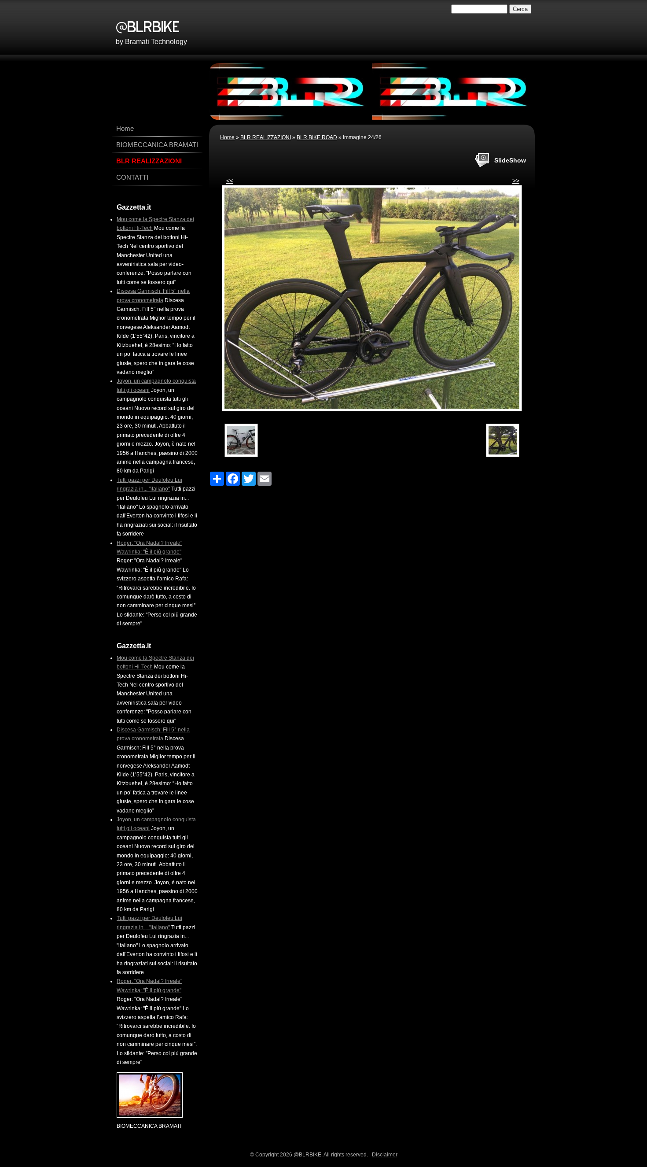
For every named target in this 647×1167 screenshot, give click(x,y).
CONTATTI (132, 177)
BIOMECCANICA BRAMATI (157, 144)
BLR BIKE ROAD (317, 137)
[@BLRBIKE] (237, 25)
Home (227, 137)
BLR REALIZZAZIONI (265, 137)
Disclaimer (384, 1155)
